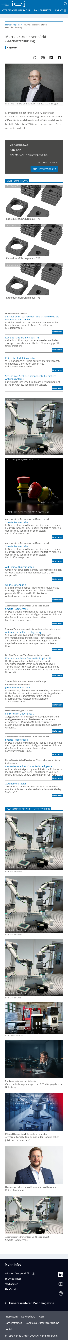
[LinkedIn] (60, 1275)
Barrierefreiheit (13, 1322)
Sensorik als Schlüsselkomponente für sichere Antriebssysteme (30, 377)
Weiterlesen (57, 332)
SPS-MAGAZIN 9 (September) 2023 (29, 154)
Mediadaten (11, 1283)
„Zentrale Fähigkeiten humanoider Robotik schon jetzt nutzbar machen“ (32, 1138)
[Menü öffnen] (65, 10)
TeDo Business (13, 1278)
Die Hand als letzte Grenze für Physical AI (28, 658)
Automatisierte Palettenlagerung (23, 632)
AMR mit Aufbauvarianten (19, 567)
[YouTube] (60, 1285)
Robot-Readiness (14, 1190)
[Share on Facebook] (59, 57)
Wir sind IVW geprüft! (17, 1273)
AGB (41, 1316)
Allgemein (17, 24)
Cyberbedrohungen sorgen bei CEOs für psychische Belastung (34, 1086)
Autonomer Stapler (15, 783)
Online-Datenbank (15, 584)
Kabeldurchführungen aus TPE (23, 218)
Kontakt (9, 1329)
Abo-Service (11, 1289)
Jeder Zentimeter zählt (17, 687)
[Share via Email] (43, 57)
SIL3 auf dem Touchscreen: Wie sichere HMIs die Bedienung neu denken (32, 318)
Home (8, 24)
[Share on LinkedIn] (51, 57)
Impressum (11, 1316)
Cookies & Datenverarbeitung (42, 1322)
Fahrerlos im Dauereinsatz (19, 713)
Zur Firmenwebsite (44, 169)
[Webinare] (60, 1294)
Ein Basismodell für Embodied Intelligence (28, 766)
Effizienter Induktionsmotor (20, 358)
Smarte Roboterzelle (16, 522)
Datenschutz (28, 1316)
